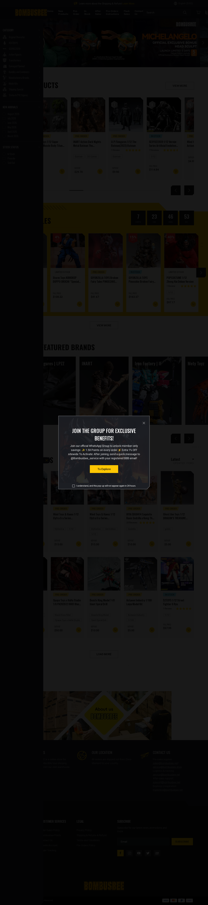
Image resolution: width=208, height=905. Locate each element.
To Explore (104, 469)
